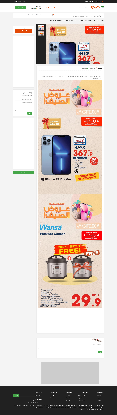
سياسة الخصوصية (81, 398)
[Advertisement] (70, 373)
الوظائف (99, 400)
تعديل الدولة (88, 1)
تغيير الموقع (98, 1)
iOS (39, 8)
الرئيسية (101, 15)
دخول (24, 1)
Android (33, 8)
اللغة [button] (16, 1)
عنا (69, 395)
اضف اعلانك (20, 7)
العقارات (99, 395)
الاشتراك (16, 395)
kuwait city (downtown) (47, 15)
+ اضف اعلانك (23, 172)
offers (96, 15)
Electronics (90, 15)
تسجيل (19, 1)
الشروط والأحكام (81, 395)
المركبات (99, 398)
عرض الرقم (23, 31)
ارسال (29, 113)
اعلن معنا (68, 400)
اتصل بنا (68, 398)
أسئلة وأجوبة (82, 400)
